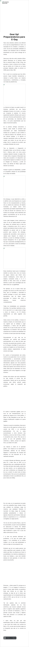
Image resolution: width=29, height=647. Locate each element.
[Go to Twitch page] (22, 634)
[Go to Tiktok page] (14, 634)
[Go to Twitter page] (9, 634)
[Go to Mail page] (25, 634)
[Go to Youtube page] (18, 634)
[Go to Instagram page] (5, 634)
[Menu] (26, 3)
